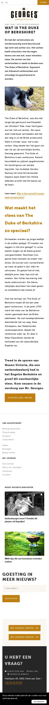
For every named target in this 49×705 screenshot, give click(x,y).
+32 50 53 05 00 (13, 682)
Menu (44, 2)
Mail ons (33, 671)
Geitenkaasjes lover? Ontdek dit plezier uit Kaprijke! (21, 520)
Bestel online (8, 452)
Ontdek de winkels (19, 674)
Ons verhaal (8, 464)
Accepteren (39, 701)
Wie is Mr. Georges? (12, 467)
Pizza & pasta (8, 432)
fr (6, 3)
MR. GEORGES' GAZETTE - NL (25, 628)
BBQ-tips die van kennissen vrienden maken (23, 560)
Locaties (6, 474)
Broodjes (6, 449)
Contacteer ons (15, 671)
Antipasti (6, 436)
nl (2, 3)
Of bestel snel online (20, 398)
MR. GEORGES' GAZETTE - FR (24, 637)
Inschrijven (11, 599)
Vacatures (7, 471)
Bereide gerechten (11, 429)
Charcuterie (8, 439)
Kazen (5, 445)
